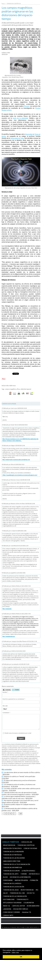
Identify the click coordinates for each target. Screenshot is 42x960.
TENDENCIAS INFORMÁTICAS (12, 867)
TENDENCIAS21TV (22, 899)
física (18, 389)
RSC (36, 890)
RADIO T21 (6, 906)
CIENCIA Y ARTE (8, 915)
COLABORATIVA (28, 903)
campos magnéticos (10, 389)
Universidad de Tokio (17, 138)
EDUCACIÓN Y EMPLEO (20, 909)
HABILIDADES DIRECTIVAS (11, 861)
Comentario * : (7, 712)
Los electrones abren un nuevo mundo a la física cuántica (21, 772)
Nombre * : (5, 692)
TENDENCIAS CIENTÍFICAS (14, 3)
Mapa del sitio (6, 942)
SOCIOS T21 (31, 893)
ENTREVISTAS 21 (34, 874)
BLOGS (5, 877)
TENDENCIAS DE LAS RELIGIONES (14, 858)
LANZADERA (7, 909)
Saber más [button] (15, 952)
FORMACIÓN (34, 880)
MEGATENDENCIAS (9, 845)
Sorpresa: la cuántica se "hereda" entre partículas (19, 776)
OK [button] (21, 957)
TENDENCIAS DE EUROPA (11, 871)
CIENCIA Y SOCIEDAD (30, 848)
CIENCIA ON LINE (26, 842)
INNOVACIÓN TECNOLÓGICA (12, 848)
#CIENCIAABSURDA (33, 906)
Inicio (3, 3)
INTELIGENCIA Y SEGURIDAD (12, 903)
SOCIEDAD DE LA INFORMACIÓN (20, 877)
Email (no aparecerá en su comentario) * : (14, 699)
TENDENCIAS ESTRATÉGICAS (12, 855)
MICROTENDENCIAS (27, 890)
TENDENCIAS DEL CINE (17, 893)
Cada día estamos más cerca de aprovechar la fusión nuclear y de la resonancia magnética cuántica (19, 794)
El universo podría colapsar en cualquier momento (19, 804)
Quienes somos (6, 933)
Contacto (5, 939)
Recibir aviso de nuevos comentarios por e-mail (18, 733)
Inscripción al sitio (7, 945)
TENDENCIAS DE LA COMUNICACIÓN (15, 896)
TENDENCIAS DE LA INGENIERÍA (13, 852)
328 (20, 814)
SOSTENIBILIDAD (8, 899)
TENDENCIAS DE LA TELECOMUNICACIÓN (16, 864)
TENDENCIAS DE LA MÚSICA (12, 883)
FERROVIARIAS (8, 880)
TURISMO (23, 874)
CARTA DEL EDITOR (18, 906)
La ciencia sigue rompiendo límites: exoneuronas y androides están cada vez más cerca (18, 797)
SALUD (5, 893)
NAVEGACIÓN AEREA (21, 880)
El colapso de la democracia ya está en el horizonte (19, 780)
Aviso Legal (5, 936)
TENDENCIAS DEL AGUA (11, 890)
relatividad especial (26, 389)
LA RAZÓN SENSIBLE (28, 871)
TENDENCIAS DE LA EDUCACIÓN (13, 887)
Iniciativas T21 (26, 912)
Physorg (26, 106)
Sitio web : (5, 706)
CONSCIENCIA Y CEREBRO (11, 912)
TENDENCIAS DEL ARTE (10, 874)
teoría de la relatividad (20, 118)
